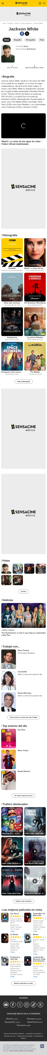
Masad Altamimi (24, 771)
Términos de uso (9, 1036)
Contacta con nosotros (33, 1034)
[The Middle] (35, 356)
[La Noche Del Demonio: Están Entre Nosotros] (27, 961)
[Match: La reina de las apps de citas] (35, 252)
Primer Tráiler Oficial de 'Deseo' (12, 863)
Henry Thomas (23, 650)
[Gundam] (12, 252)
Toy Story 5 (14, 914)
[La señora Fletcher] (35, 321)
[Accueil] (21, 3)
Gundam (12, 268)
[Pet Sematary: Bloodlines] (35, 287)
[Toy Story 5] (4, 917)
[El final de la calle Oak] (4, 961)
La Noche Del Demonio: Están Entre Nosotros (39, 959)
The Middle (35, 372)
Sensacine (21, 1025)
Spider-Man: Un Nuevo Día (39, 914)
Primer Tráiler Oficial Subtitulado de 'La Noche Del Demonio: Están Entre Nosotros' (12, 893)
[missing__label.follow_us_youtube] (6, 1004)
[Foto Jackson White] (6, 569)
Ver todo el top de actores (23, 795)
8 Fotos (23, 591)
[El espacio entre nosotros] (12, 356)
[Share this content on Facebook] (22, 33)
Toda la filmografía (23, 381)
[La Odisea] (4, 938)
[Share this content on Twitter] (27, 33)
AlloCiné (9, 1019)
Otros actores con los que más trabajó (23, 717)
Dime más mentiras (12, 303)
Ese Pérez (22, 730)
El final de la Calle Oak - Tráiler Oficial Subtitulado (35, 893)
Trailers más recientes (24, 901)
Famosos (10, 23)
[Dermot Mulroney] (8, 702)
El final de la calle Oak (15, 958)
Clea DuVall (22, 672)
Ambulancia (12, 337)
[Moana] (27, 938)
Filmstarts (31, 1019)
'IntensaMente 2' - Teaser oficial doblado (12, 834)
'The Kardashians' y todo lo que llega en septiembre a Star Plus (23, 634)
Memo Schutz (23, 750)
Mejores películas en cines (23, 983)
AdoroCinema (32, 1022)
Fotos (6, 560)
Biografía (8, 76)
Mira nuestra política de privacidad (21, 1051)
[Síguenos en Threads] (41, 1004)
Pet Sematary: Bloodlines (35, 303)
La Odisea (14, 934)
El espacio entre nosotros (12, 372)
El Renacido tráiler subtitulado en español (35, 863)
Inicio (4, 23)
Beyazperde (10, 1022)
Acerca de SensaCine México (14, 1034)
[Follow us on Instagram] (27, 1004)
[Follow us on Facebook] (13, 1004)
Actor (26, 46)
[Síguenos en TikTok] (34, 1004)
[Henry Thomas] (8, 659)
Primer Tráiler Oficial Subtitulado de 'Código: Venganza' (35, 834)
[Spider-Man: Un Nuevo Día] (27, 917)
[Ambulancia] (12, 321)
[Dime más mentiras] (12, 287)
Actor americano (26, 23)
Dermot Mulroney (24, 693)
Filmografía (10, 235)
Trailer (12, 931)
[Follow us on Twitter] (20, 1004)
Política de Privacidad (24, 1036)
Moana (35, 934)
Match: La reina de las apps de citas (35, 268)
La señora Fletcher (35, 337)
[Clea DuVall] (8, 680)
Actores (17, 23)
